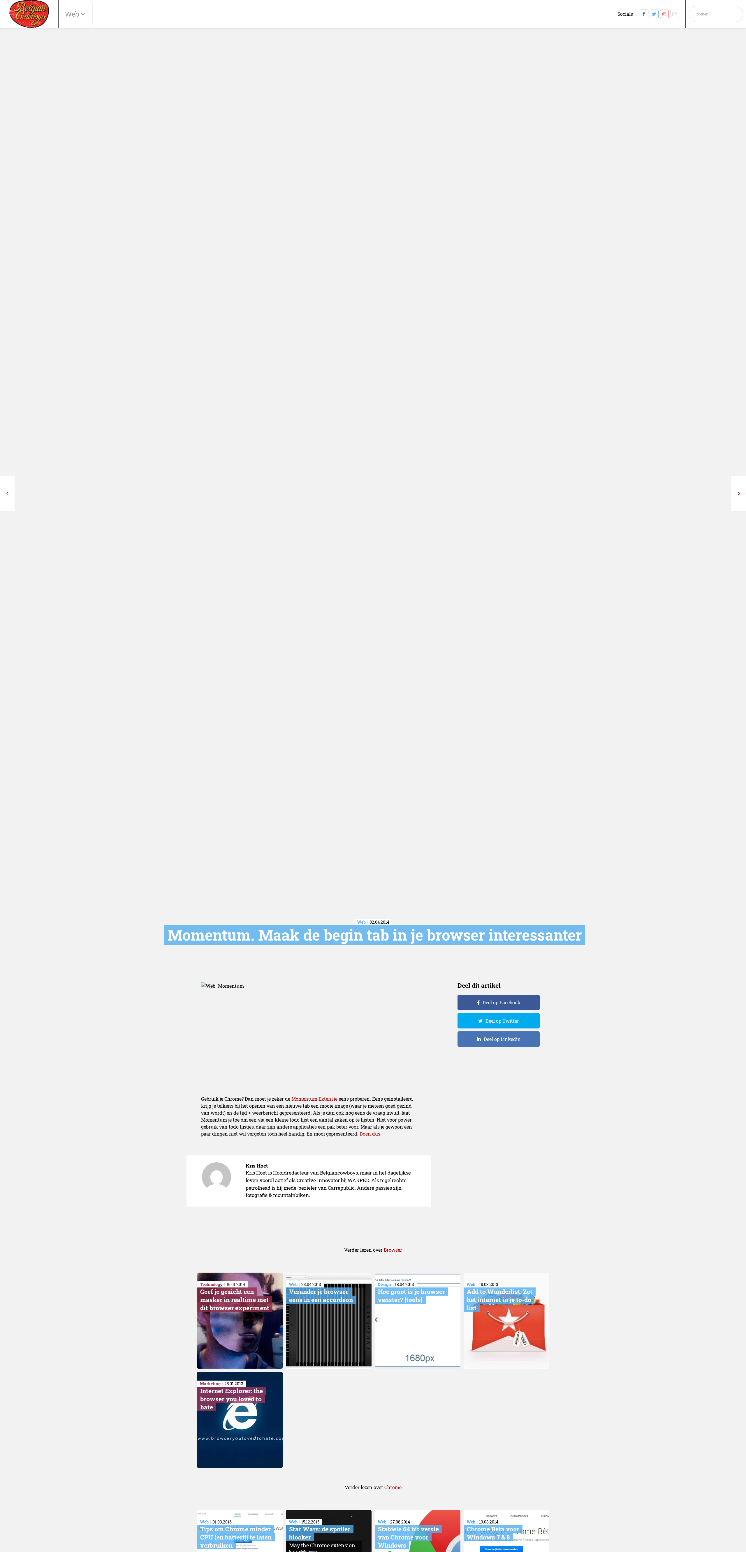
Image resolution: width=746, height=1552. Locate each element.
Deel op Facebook (501, 1002)
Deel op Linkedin (502, 1039)
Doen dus (370, 1134)
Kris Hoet (257, 1165)
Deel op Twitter (502, 1021)
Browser (393, 1250)
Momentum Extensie (314, 1099)
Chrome (393, 1487)
